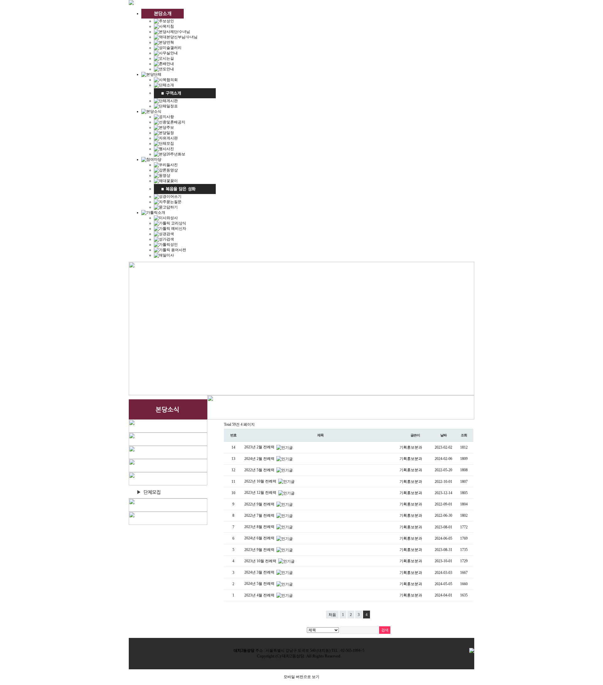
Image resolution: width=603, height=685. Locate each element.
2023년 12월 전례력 (260, 492)
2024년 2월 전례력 (259, 458)
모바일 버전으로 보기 (301, 677)
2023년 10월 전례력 (260, 561)
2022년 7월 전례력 (259, 515)
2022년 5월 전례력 (259, 470)
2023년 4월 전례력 (259, 595)
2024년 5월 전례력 (259, 583)
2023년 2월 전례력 (259, 447)
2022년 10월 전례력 (260, 481)
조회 (464, 435)
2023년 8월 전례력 (259, 527)
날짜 (443, 435)
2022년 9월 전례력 (259, 504)
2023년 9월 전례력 (259, 549)
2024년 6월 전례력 (259, 538)
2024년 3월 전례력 (259, 572)
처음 (332, 614)
